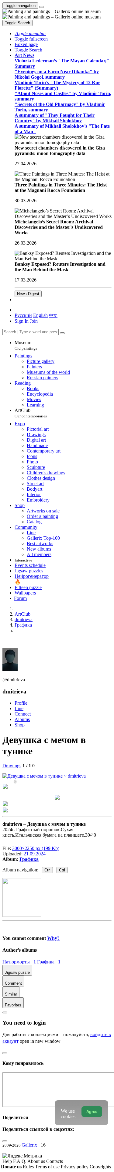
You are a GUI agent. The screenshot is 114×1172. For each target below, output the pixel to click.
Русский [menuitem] (23, 315)
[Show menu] (41, 7)
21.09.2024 (35, 853)
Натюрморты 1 (19, 961)
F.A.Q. (20, 1161)
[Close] (62, 333)
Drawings (11, 765)
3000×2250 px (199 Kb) (35, 848)
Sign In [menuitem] (22, 321)
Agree (91, 1111)
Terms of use (48, 1166)
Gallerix (29, 1144)
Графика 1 (48, 961)
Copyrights (100, 1166)
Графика (29, 859)
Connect (23, 713)
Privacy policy (75, 1166)
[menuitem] (53, 315)
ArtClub (31, 413)
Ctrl (47, 870)
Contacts (54, 1161)
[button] (30, 33)
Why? (53, 938)
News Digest (28, 293)
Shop (20, 724)
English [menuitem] (40, 315)
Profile (21, 703)
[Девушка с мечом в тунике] (44, 776)
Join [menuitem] (34, 321)
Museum (26, 345)
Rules (29, 1166)
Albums (22, 719)
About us (36, 1161)
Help (7, 1161)
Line (19, 708)
